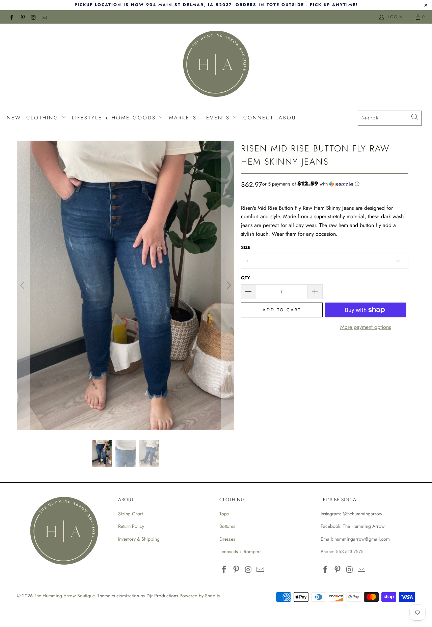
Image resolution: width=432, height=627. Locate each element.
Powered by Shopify (200, 595)
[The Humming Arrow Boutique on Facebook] (11, 17)
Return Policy (131, 526)
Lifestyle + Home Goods (115, 117)
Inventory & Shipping (139, 539)
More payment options (365, 327)
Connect (258, 117)
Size (245, 247)
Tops (224, 513)
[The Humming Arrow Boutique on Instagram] (33, 17)
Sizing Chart (130, 513)
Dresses (227, 539)
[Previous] (23, 285)
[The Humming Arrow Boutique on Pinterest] (22, 17)
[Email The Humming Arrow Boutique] (44, 17)
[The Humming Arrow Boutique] (216, 64)
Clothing (43, 117)
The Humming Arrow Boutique (64, 595)
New (14, 117)
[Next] (228, 285)
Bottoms (227, 526)
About (289, 117)
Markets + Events (201, 117)
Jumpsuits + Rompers (240, 551)
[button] (310, 183)
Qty (245, 278)
